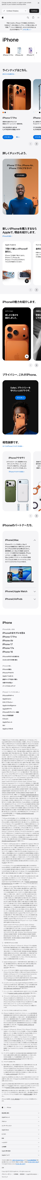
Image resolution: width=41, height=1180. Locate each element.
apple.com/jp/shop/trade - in (30, 794)
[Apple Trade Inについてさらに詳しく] (17, 263)
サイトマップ (5, 1177)
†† (9, 27)
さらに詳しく (26, 30)
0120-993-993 (33, 1162)
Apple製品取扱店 (31, 1160)
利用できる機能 (28, 1094)
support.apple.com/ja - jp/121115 (17, 980)
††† (21, 30)
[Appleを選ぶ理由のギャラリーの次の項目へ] (36, 290)
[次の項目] (36, 53)
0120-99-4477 (20, 1164)
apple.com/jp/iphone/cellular (12, 1059)
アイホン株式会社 (15, 1099)
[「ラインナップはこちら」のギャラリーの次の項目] (36, 144)
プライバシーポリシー (7, 1174)
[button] (15, 11)
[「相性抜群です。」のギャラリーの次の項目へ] (36, 516)
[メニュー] (38, 17)
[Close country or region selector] (38, 3)
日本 (3, 1167)
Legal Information (31, 1174)
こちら (4, 862)
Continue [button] (34, 11)
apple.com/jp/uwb (11, 1074)
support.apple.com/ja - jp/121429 (19, 993)
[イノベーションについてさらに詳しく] (17, 334)
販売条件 (22, 1174)
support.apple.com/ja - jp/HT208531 (17, 1087)
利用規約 (16, 1174)
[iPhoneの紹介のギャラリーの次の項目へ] (36, 365)
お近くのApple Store (18, 1160)
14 (39, 468)
